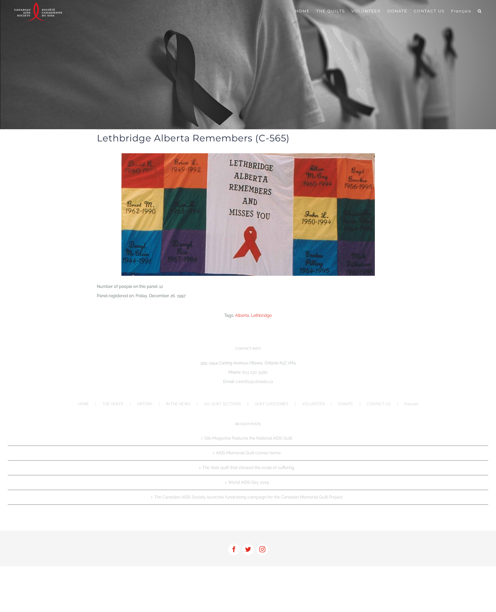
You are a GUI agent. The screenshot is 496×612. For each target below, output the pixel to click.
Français (411, 404)
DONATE (345, 404)
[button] (480, 11)
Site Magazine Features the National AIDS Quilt (248, 438)
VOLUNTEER (313, 404)
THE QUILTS (113, 404)
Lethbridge (261, 315)
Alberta (242, 315)
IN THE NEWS (178, 404)
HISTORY (144, 404)
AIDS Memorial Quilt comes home (248, 452)
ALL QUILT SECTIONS (222, 404)
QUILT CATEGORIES (271, 404)
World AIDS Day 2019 (248, 482)
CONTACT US (379, 404)
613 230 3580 (255, 372)
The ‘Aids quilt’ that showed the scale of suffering (248, 467)
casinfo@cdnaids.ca (254, 381)
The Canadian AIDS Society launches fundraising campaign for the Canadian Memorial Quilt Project (248, 497)
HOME (83, 404)
